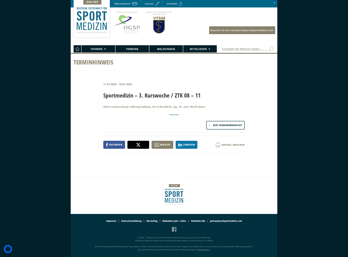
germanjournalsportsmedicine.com (226, 221)
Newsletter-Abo (198, 221)
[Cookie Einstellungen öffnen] (8, 252)
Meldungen (166, 49)
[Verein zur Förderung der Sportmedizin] (159, 33)
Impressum (111, 221)
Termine (132, 49)
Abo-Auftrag (152, 221)
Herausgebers (204, 249)
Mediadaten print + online (174, 221)
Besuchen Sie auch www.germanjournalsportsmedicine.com (241, 30)
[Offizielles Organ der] (126, 33)
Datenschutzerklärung (131, 221)
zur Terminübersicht (227, 125)
